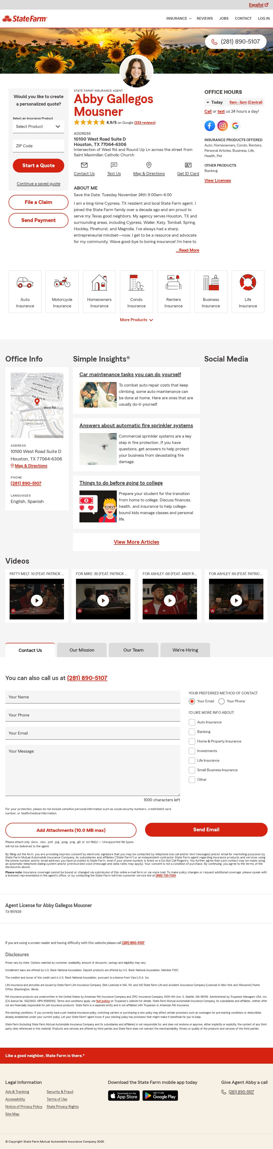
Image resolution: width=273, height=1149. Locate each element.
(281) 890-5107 (26, 483)
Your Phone (19, 715)
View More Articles (136, 542)
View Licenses (217, 180)
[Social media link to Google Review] (235, 125)
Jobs (223, 18)
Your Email (18, 733)
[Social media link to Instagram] (222, 125)
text (221, 111)
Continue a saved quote (38, 184)
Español (256, 5)
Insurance (176, 18)
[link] (25, 18)
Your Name (19, 697)
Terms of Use (57, 1099)
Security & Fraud (60, 1092)
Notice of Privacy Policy (23, 1107)
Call (208, 111)
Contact (243, 18)
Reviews (205, 18)
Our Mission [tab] (82, 650)
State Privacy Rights (63, 1107)
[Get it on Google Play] (160, 1095)
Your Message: (22, 751)
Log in (264, 18)
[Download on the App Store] (124, 1095)
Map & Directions (31, 466)
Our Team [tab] (133, 650)
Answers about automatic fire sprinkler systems (136, 425)
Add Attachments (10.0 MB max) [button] (71, 830)
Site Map (12, 1114)
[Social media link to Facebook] (209, 125)
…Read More (187, 250)
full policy (103, 1001)
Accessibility (15, 1099)
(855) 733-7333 (166, 875)
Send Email (206, 829)
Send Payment (38, 220)
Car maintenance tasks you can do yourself (130, 374)
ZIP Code (24, 146)
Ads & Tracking (17, 1092)
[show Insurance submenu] (189, 18)
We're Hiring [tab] (185, 650)
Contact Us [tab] (30, 650)
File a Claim (38, 202)
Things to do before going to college (121, 483)
